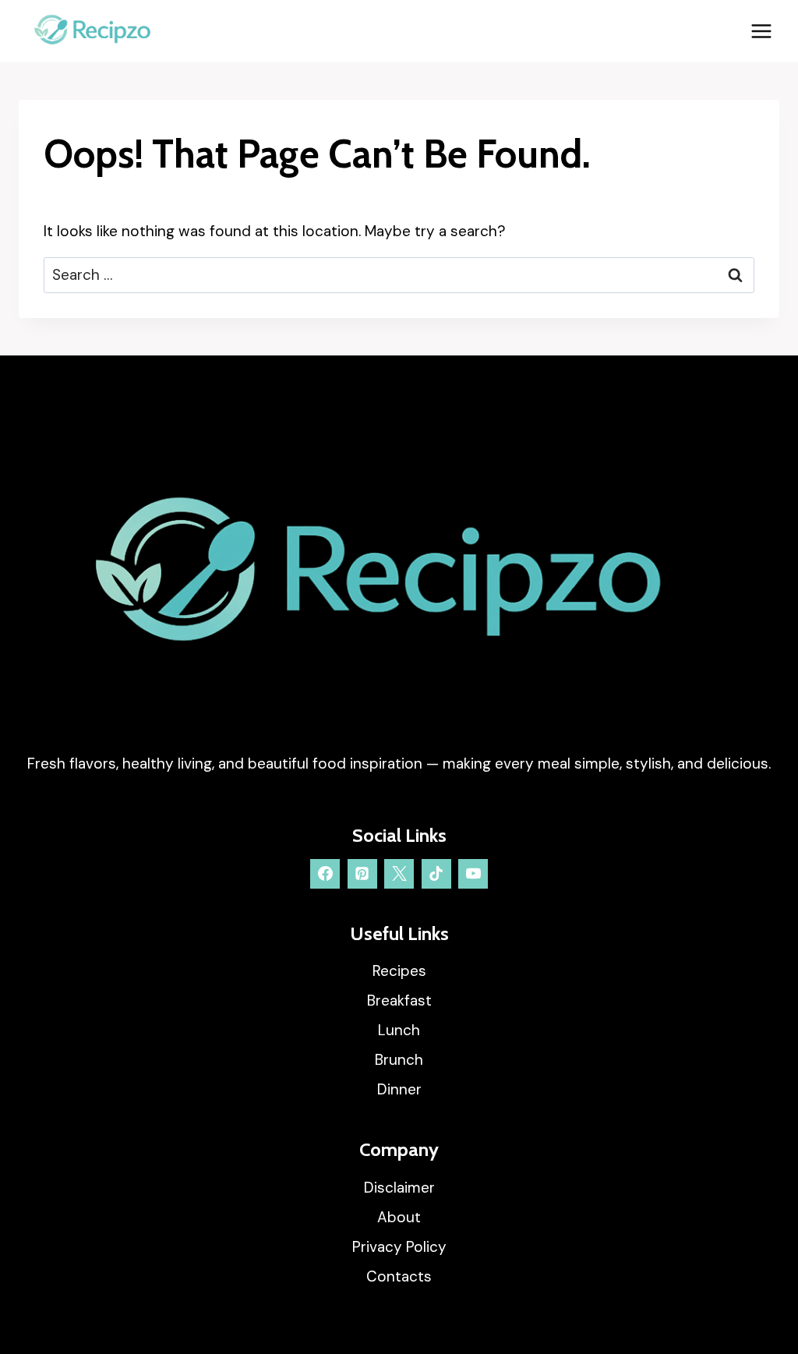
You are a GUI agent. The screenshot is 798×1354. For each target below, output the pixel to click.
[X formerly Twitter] (399, 874)
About (399, 1217)
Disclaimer (399, 1187)
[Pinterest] (362, 874)
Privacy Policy (399, 1247)
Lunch (399, 1030)
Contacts (399, 1276)
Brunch (399, 1059)
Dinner (399, 1089)
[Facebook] (325, 874)
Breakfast (399, 1000)
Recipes (399, 971)
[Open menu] (761, 31)
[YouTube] (473, 874)
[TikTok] (436, 874)
